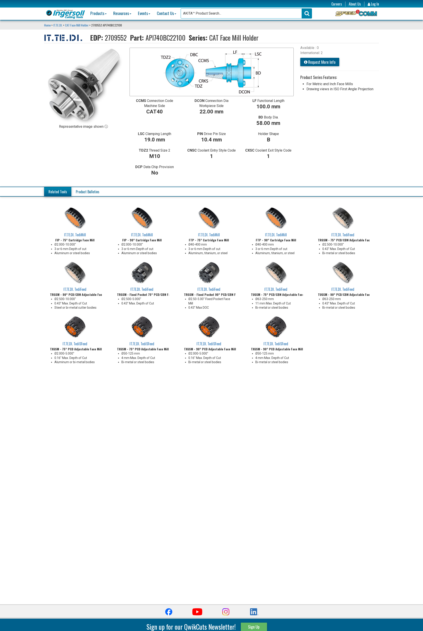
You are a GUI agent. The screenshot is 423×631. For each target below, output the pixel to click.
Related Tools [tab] (57, 191)
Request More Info (321, 62)
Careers (336, 4)
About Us (355, 4)
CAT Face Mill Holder (77, 25)
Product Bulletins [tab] (87, 191)
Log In (374, 4)
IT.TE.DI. (57, 25)
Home (47, 25)
